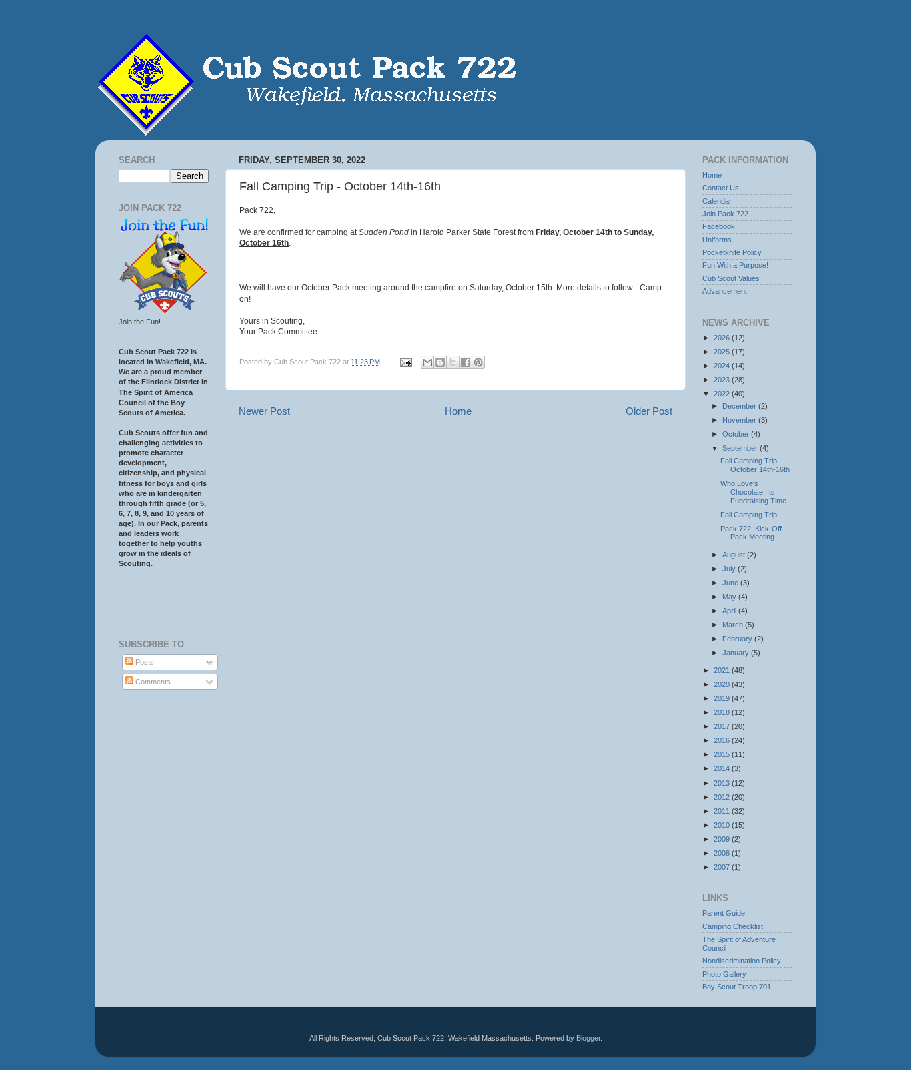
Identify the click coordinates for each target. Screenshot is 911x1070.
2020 (723, 684)
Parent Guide (723, 913)
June (731, 583)
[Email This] (427, 362)
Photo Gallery (724, 974)
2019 (723, 698)
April (730, 611)
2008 (723, 853)
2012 (723, 797)
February (738, 639)
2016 (723, 740)
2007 (723, 867)
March (733, 625)
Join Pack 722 (725, 214)
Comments (152, 682)
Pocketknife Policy (732, 252)
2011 (723, 811)
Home (458, 411)
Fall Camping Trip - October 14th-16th (755, 465)
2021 (723, 670)
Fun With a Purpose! (735, 265)
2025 (723, 352)
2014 (723, 768)
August (734, 555)
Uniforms (717, 240)
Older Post (649, 411)
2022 (723, 394)
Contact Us (720, 188)
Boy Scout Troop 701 (736, 987)
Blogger (588, 1038)
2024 (723, 366)
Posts (143, 662)
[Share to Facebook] (465, 362)
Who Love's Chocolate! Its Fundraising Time (753, 492)
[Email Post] (405, 362)
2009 (723, 839)
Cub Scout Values (731, 278)
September (741, 448)
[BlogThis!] (440, 362)
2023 (723, 380)
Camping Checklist (732, 926)
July (730, 569)
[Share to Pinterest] (478, 362)
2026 (723, 338)
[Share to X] (453, 362)
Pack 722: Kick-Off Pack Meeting (751, 533)
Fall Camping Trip (748, 515)
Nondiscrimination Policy (741, 961)
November (740, 420)
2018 (723, 712)
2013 (723, 783)
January (736, 653)
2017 (723, 726)
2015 (723, 754)
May (730, 597)
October (736, 434)
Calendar (717, 201)
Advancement (724, 291)
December (740, 406)
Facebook (718, 226)
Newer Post (264, 411)
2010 (723, 825)
